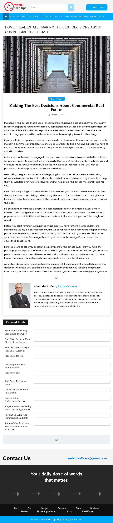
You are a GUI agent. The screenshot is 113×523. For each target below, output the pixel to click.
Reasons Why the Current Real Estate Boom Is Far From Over (17, 426)
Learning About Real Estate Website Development (15, 367)
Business (50, 17)
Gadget (24, 17)
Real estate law (12, 372)
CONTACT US (96, 7)
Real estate (28, 27)
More (86, 17)
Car (17, 17)
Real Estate (87, 511)
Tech (42, 17)
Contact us (95, 17)
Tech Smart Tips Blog (50, 519)
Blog (105, 17)
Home (10, 27)
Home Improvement (74, 17)
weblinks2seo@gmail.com (87, 458)
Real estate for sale (14, 355)
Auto (12, 17)
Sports (69, 511)
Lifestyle (59, 17)
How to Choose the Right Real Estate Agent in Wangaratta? (17, 350)
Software (33, 17)
